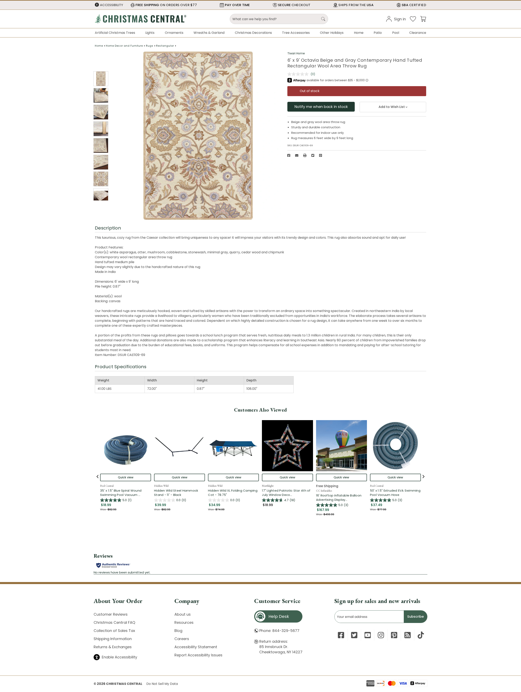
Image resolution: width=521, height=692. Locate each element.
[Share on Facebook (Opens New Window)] (288, 155)
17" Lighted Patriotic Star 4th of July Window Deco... (287, 492)
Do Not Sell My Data (162, 683)
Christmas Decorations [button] (253, 32)
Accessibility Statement (195, 646)
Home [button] (358, 32)
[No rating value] (299, 74)
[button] (109, 5)
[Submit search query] (323, 19)
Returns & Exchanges (113, 646)
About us (182, 614)
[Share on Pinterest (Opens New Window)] (320, 155)
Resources (184, 622)
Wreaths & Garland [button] (209, 32)
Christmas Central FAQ (114, 622)
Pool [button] (395, 32)
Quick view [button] (126, 477)
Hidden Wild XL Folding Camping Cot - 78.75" (232, 492)
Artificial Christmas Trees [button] (115, 32)
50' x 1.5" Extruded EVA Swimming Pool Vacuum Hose (395, 492)
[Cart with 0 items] (423, 18)
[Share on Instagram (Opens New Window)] (380, 635)
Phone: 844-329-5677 (279, 630)
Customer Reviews (111, 614)
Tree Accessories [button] (296, 32)
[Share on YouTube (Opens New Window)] (367, 635)
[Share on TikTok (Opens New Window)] (420, 635)
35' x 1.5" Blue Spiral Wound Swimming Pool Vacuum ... (125, 492)
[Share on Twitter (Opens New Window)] (312, 155)
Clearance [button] (417, 32)
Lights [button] (149, 32)
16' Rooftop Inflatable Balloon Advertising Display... (341, 497)
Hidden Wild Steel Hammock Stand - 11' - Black (176, 492)
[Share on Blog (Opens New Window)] (407, 635)
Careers (181, 638)
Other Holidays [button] (332, 32)
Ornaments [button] (174, 32)
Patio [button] (378, 32)
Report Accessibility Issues (198, 655)
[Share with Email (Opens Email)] (296, 155)
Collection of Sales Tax (114, 630)
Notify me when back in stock (321, 106)
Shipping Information (113, 638)
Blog (178, 630)
